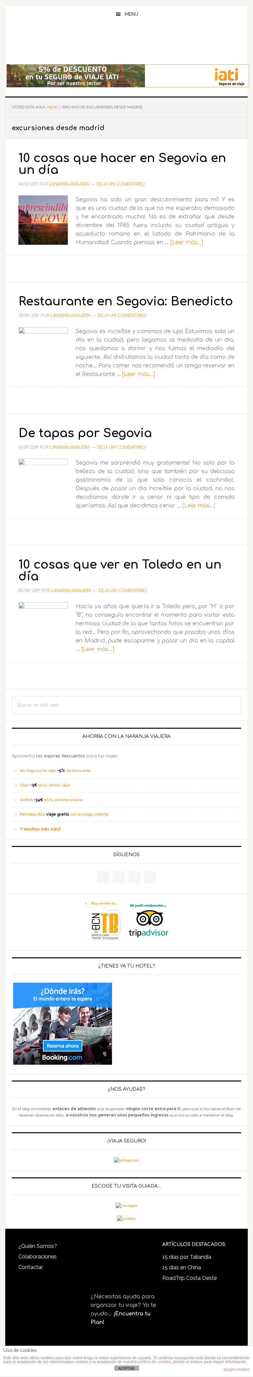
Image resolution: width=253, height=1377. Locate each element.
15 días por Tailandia (186, 1257)
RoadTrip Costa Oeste (189, 1278)
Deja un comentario (121, 184)
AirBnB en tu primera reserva (51, 800)
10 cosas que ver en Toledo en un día (119, 570)
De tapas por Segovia (85, 433)
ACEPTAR (126, 1368)
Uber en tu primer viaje (45, 785)
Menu (131, 14)
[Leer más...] (186, 242)
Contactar (30, 1267)
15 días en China (181, 1267)
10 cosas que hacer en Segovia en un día (122, 164)
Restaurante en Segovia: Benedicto (125, 301)
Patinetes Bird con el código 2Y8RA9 (64, 814)
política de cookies (154, 1362)
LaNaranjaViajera (126, 44)
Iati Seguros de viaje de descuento (55, 770)
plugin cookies (237, 1369)
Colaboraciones (37, 1256)
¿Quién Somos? (37, 1246)
